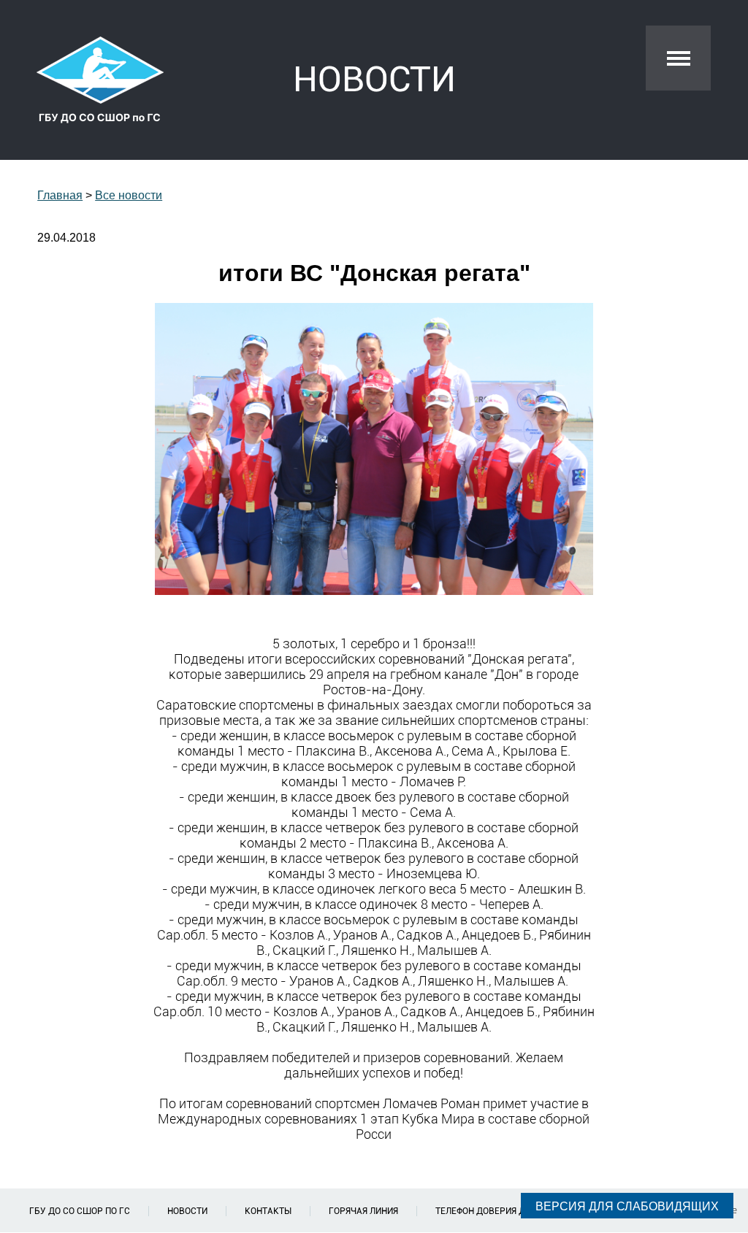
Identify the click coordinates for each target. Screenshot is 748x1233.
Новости (187, 1211)
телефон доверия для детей (500, 1211)
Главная (60, 195)
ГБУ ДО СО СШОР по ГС (79, 1211)
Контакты (268, 1211)
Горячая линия (363, 1211)
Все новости (128, 195)
